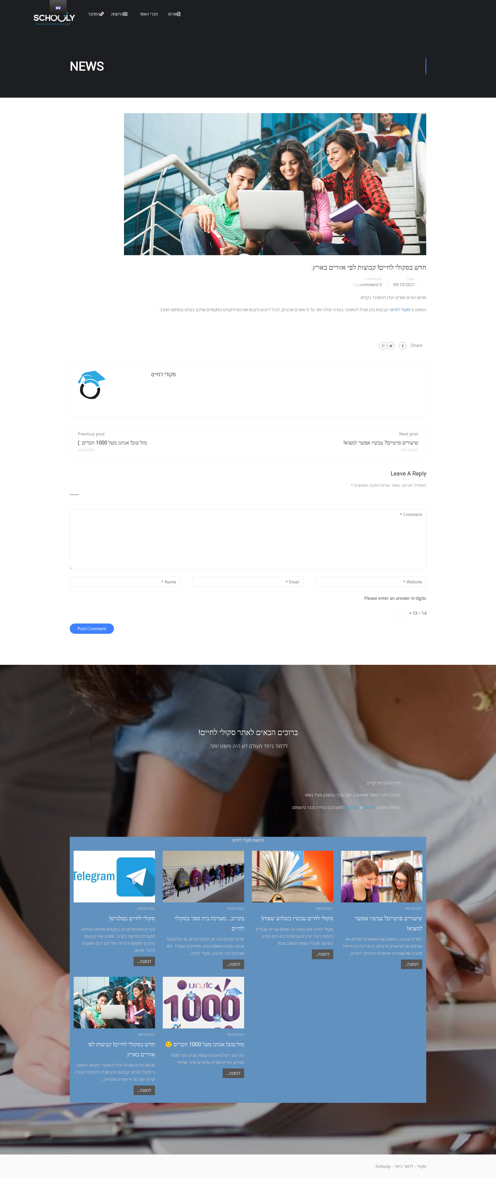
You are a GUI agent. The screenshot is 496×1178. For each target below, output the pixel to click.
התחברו (352, 807)
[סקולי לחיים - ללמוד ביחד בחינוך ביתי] (54, 22)
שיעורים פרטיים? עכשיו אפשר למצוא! (380, 443)
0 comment (371, 284)
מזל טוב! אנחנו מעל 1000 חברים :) (112, 443)
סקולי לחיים (400, 310)
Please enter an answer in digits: (395, 598)
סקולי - (419, 1166)
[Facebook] (402, 346)
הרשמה (117, 14)
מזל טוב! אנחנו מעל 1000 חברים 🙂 (204, 1044)
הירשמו (370, 807)
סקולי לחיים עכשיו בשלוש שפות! (297, 918)
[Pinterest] (383, 346)
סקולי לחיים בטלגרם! (132, 918)
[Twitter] (391, 346)
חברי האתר (149, 14)
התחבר (94, 14)
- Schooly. (384, 1166)
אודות (172, 14)
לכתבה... (144, 961)
